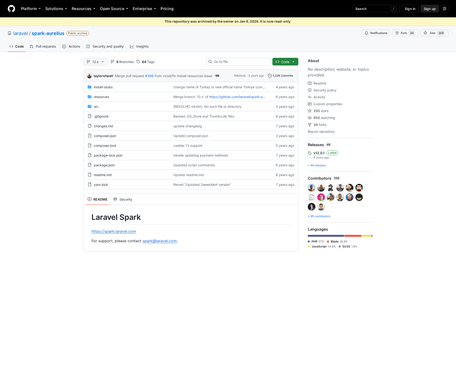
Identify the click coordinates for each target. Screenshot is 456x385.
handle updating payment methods (200, 155)
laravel (20, 33)
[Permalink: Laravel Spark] (88, 217)
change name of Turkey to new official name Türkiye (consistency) (224, 87)
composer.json (105, 136)
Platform (29, 8)
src (96, 106)
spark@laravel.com (159, 240)
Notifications (378, 33)
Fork (407, 33)
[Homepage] (11, 8)
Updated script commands (194, 165)
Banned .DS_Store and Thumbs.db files (203, 116)
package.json (104, 165)
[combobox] (240, 61)
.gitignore (101, 116)
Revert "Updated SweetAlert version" (202, 185)
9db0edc (240, 75)
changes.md (103, 126)
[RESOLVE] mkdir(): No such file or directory (207, 106)
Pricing (167, 8)
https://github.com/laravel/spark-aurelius (241, 97)
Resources (81, 8)
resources (101, 97)
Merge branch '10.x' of (190, 97)
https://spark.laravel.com (113, 231)
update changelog (187, 126)
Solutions (54, 8)
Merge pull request (129, 76)
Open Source (112, 8)
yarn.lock (101, 185)
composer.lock (105, 145)
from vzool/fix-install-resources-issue (183, 76)
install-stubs (103, 87)
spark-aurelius (48, 33)
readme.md (103, 175)
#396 (149, 76)
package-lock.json (108, 155)
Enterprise (142, 8)
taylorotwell (103, 76)
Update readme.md (188, 175)
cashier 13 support (187, 145)
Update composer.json (190, 136)
